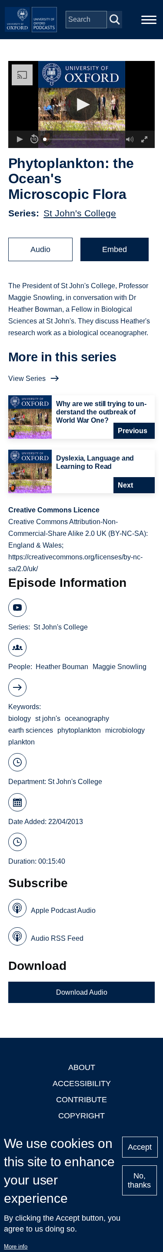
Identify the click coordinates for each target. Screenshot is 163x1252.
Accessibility (82, 1083)
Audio (40, 249)
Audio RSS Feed (57, 938)
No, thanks (139, 1180)
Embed (114, 249)
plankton (21, 742)
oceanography (87, 718)
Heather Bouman (62, 666)
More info (15, 1246)
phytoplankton (79, 730)
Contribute (81, 1099)
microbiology (125, 730)
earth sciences (30, 730)
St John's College (79, 213)
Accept (140, 1147)
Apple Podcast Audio (63, 910)
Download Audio (81, 992)
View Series (27, 378)
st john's (47, 718)
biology (19, 718)
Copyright (81, 1115)
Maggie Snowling (119, 666)
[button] (81, 104)
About (81, 1067)
